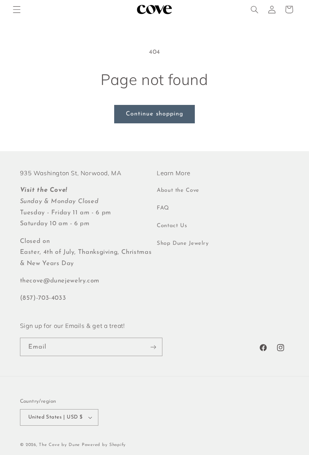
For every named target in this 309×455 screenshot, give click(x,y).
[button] (16, 9)
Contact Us (172, 226)
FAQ (163, 208)
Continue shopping (154, 114)
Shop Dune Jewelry (183, 243)
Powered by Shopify (104, 445)
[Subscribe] (153, 347)
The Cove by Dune (59, 445)
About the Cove (178, 190)
